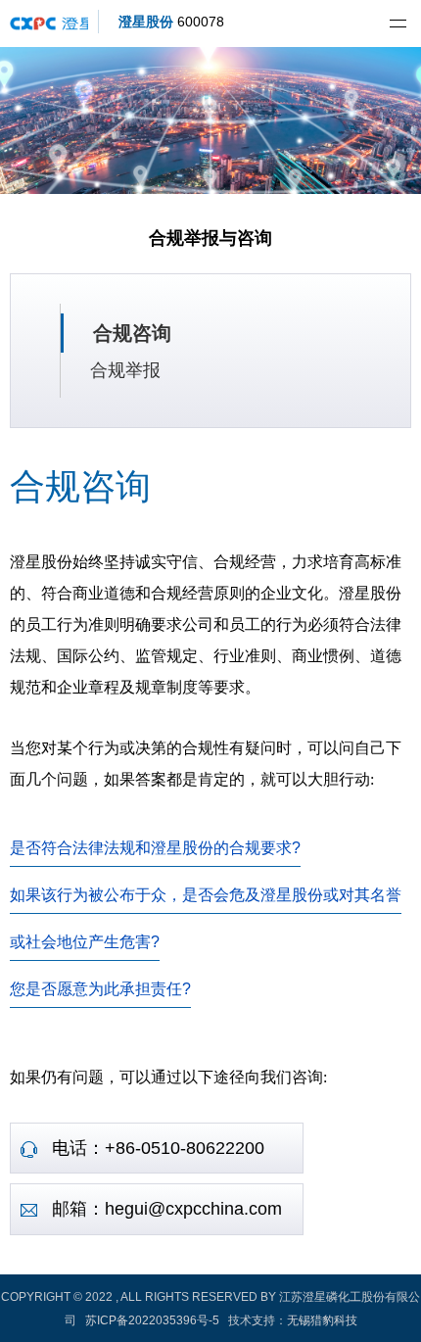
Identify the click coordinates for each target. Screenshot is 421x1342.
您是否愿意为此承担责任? (100, 989)
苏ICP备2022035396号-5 (152, 1320)
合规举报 (125, 370)
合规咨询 (132, 333)
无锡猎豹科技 (322, 1320)
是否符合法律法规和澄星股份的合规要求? (155, 847)
